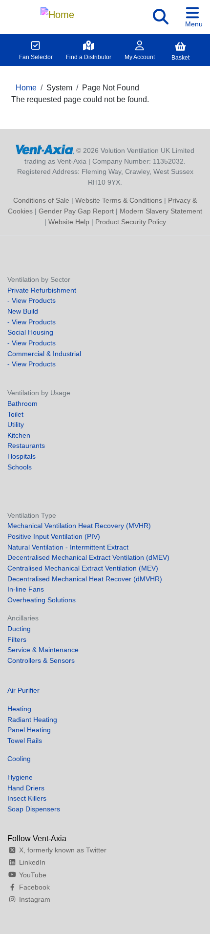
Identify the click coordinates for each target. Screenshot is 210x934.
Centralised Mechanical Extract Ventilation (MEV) (82, 568)
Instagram (34, 899)
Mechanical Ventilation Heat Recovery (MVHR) (79, 526)
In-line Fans (25, 589)
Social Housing (30, 332)
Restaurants (26, 445)
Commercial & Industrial (44, 354)
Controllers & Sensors (41, 660)
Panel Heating (29, 730)
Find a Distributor (88, 57)
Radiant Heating (32, 719)
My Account (140, 57)
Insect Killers (26, 798)
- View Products (31, 300)
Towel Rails (24, 740)
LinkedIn (32, 862)
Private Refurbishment (41, 290)
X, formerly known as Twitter (62, 850)
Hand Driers (25, 788)
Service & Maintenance (43, 650)
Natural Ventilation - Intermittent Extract (67, 547)
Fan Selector (36, 57)
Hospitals (21, 456)
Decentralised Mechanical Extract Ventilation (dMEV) (88, 557)
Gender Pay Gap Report (76, 211)
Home (26, 88)
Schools (19, 467)
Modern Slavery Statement (161, 211)
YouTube (32, 875)
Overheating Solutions (41, 600)
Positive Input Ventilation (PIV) (53, 536)
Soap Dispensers (33, 809)
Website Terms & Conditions (118, 200)
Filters (16, 639)
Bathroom (22, 403)
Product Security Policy (130, 222)
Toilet (15, 414)
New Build (22, 311)
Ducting (19, 629)
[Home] (57, 12)
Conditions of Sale (41, 200)
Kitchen (18, 435)
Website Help (68, 222)
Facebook (34, 887)
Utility (15, 424)
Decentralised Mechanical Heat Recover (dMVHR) (84, 579)
